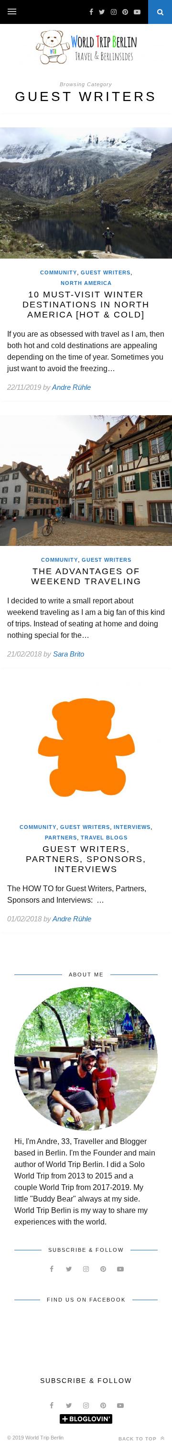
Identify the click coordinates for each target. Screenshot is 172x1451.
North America (86, 283)
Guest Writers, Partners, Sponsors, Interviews (86, 859)
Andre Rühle (71, 387)
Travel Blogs (104, 837)
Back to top (138, 1438)
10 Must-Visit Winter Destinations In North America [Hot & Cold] (86, 304)
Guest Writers (105, 272)
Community (58, 272)
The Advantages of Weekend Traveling (86, 576)
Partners (61, 837)
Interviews (132, 827)
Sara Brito (68, 654)
